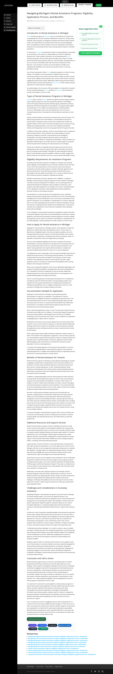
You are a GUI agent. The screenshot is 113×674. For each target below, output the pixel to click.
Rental (29, 36)
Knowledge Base (10, 30)
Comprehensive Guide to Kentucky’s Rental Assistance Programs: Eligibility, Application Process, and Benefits (62, 654)
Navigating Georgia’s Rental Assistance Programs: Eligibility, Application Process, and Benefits (57, 642)
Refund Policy (30, 666)
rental (69, 56)
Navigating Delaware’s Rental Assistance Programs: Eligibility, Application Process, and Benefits (58, 640)
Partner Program (11, 27)
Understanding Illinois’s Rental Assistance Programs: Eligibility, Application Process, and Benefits (58, 652)
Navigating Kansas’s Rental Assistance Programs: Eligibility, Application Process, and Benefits (57, 644)
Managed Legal (69, 5)
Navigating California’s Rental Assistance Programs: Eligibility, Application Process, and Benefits (58, 638)
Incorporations (52, 5)
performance (56, 83)
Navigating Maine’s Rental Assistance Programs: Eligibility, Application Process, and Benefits (57, 646)
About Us (8, 21)
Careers (8, 18)
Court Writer (35, 5)
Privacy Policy (49, 666)
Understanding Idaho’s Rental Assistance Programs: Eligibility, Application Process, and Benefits (57, 650)
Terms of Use (39, 666)
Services (8, 15)
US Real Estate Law (60, 21)
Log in (98, 5)
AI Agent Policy (58, 666)
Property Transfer (84, 5)
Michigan (52, 21)
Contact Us (9, 24)
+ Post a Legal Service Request (90, 53)
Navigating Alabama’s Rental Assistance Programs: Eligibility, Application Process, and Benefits (57, 636)
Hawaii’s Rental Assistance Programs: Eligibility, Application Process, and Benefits (53, 648)
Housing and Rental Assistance (41, 21)
